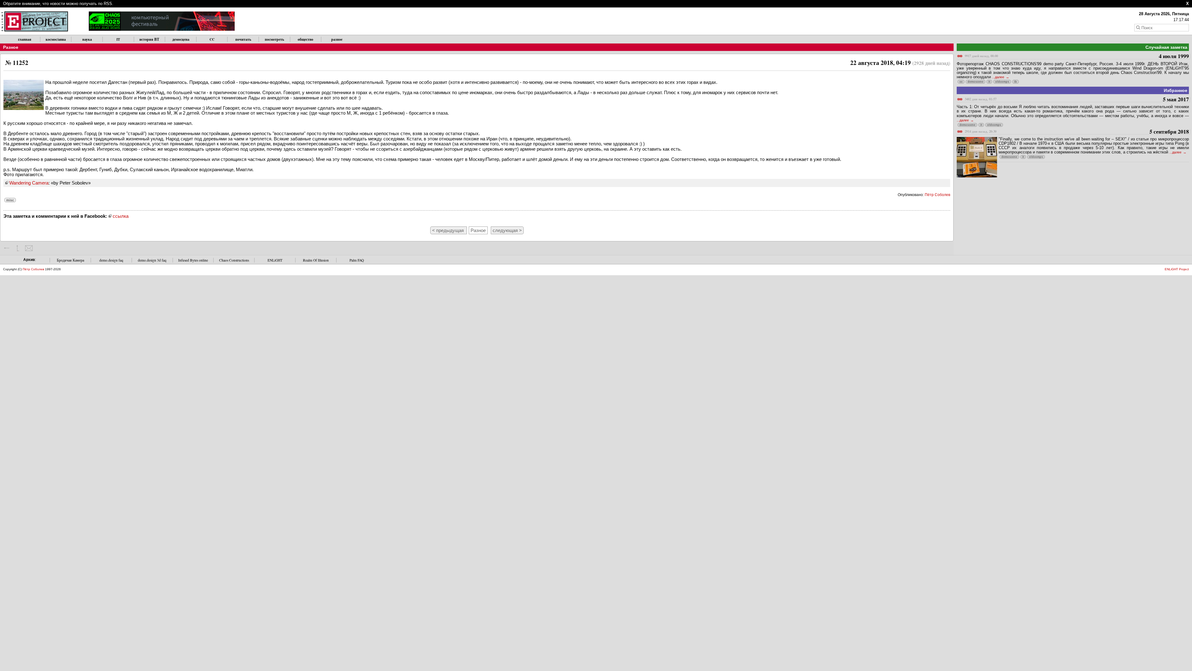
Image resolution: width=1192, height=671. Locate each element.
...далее (998, 77)
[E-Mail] (29, 248)
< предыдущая (448, 230)
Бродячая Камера (70, 260)
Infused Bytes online (193, 260)
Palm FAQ (357, 260)
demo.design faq (111, 260)
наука (87, 39)
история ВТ (149, 39)
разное (336, 39)
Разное (10, 47)
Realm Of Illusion (316, 260)
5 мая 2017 (1077, 99)
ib (1015, 81)
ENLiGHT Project (1177, 269)
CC (212, 39)
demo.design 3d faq (152, 260)
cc (961, 81)
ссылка (121, 216)
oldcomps (1002, 81)
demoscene (975, 81)
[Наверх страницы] (18, 248)
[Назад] (7, 248)
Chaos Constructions (234, 260)
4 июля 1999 (1077, 56)
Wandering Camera (28, 182)
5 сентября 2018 (1077, 132)
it (989, 81)
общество (305, 39)
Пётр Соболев (937, 195)
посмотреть (274, 39)
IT (118, 39)
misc (10, 200)
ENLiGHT (275, 260)
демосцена (180, 39)
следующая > (507, 230)
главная (24, 39)
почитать (243, 39)
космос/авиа (56, 39)
